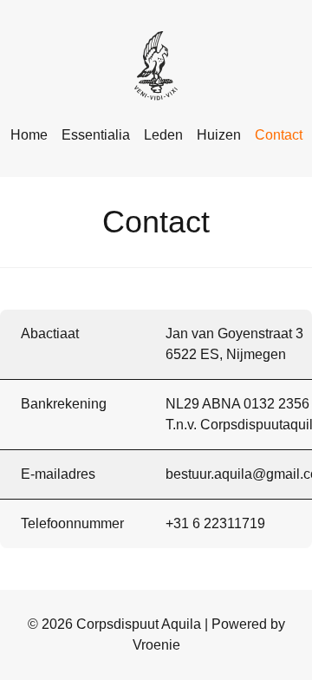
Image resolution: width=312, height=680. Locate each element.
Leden (163, 135)
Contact (278, 135)
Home (29, 135)
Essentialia (96, 135)
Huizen (219, 135)
